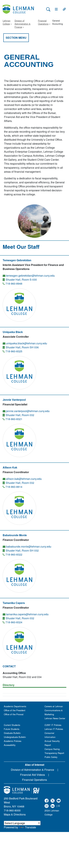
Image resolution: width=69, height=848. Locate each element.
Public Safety (51, 757)
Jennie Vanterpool (14, 400)
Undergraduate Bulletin (15, 737)
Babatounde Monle (15, 535)
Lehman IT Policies (54, 729)
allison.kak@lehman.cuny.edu (24, 479)
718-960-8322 (14, 554)
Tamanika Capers (14, 603)
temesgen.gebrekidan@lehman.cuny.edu (30, 275)
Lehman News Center (55, 718)
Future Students (11, 729)
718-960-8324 (14, 622)
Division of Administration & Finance (22, 24)
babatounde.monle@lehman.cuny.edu (28, 546)
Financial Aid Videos (32, 775)
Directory (8, 685)
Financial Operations (43, 22)
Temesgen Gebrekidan (17, 260)
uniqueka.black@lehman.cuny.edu (26, 343)
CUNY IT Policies (53, 725)
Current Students (12, 725)
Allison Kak (10, 467)
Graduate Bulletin (12, 733)
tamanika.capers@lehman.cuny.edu (27, 614)
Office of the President (14, 710)
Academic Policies (12, 741)
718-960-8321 (14, 419)
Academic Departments (15, 706)
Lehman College (6, 22)
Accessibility (9, 745)
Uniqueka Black (13, 332)
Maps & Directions (15, 814)
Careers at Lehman (54, 706)
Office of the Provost (13, 714)
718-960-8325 (14, 351)
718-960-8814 (14, 487)
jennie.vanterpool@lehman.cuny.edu (28, 411)
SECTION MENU (16, 38)
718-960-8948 (14, 283)
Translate (30, 827)
